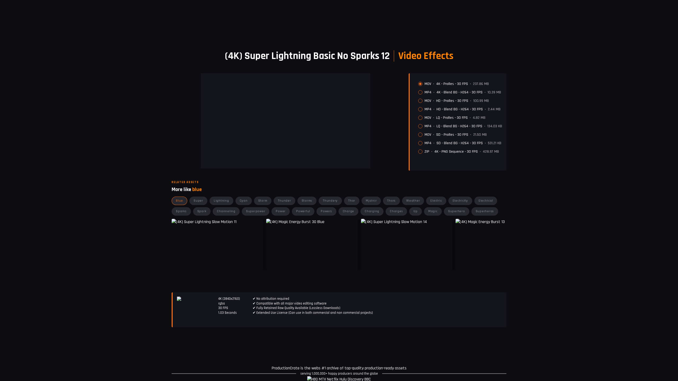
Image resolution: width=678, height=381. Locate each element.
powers (326, 211)
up (415, 211)
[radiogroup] (460, 118)
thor (351, 201)
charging (372, 211)
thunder (284, 201)
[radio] (420, 84)
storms (307, 201)
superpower (255, 211)
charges (396, 211)
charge (348, 211)
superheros (485, 211)
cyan (244, 201)
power (281, 211)
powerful (303, 211)
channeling (226, 211)
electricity (460, 201)
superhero (456, 211)
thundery (330, 201)
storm (262, 201)
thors (391, 201)
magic (433, 211)
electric (436, 201)
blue (179, 201)
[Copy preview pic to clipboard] (273, 262)
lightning (221, 201)
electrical (486, 201)
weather (413, 201)
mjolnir (371, 201)
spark (202, 211)
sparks (181, 211)
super (198, 201)
